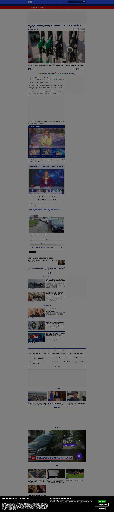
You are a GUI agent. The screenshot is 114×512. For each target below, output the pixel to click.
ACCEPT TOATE (102, 501)
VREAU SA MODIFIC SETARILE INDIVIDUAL (101, 505)
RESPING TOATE (102, 508)
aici (38, 506)
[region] (57, 504)
